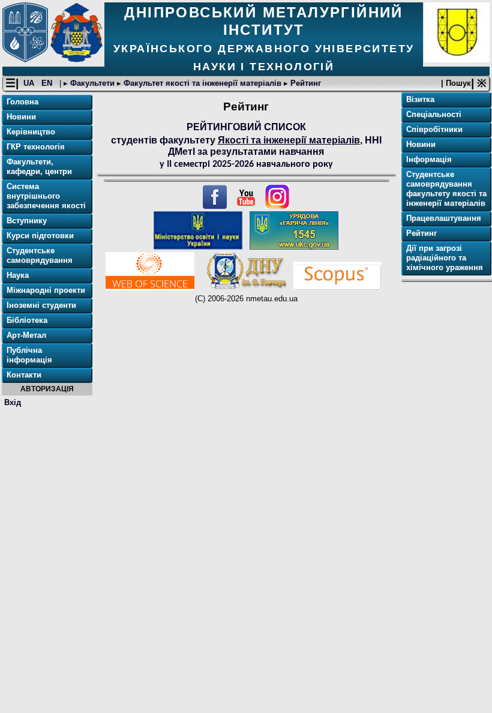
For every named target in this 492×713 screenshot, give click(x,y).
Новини (21, 116)
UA (30, 83)
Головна (22, 101)
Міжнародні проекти (46, 290)
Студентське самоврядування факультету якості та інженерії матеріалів (446, 189)
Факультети (92, 83)
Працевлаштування (443, 218)
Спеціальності (433, 114)
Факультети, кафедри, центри (39, 166)
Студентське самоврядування (40, 255)
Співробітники (434, 129)
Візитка (420, 99)
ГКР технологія (36, 146)
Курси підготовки (40, 235)
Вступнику (27, 220)
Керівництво (31, 131)
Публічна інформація (29, 355)
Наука (18, 275)
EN (48, 83)
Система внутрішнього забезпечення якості (46, 196)
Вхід (12, 402)
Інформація (429, 159)
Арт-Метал (26, 335)
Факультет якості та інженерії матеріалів (202, 83)
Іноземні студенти (41, 305)
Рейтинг (304, 83)
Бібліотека (27, 320)
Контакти (24, 374)
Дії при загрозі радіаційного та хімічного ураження (444, 258)
